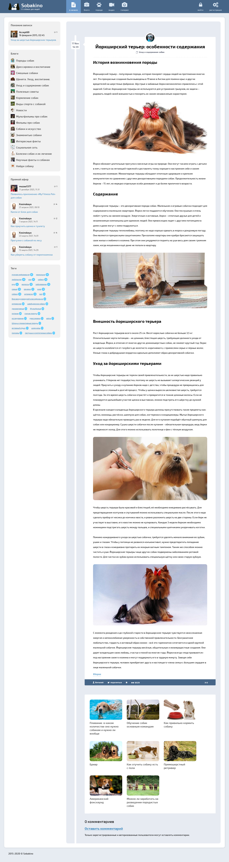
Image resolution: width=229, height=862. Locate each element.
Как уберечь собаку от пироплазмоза (32, 254)
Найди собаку (25, 166)
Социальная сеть (26, 147)
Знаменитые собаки (29, 135)
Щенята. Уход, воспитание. (33, 79)
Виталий (99, 682)
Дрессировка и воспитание (33, 66)
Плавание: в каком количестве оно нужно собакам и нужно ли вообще (104, 728)
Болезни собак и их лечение (34, 153)
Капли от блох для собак (24, 211)
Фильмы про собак (28, 122)
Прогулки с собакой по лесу (26, 240)
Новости (21, 110)
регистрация (215, 10)
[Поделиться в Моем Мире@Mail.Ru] (109, 104)
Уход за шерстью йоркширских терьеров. (33, 39)
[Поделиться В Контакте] (122, 104)
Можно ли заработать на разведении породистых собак (142, 802)
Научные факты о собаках (33, 159)
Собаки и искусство (28, 128)
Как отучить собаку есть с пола (142, 766)
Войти (200, 10)
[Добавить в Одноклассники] (115, 104)
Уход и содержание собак (32, 85)
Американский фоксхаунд (99, 800)
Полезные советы (27, 91)
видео (111, 10)
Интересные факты (28, 141)
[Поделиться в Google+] (103, 104)
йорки (98, 674)
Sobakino (32, 6)
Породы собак (25, 60)
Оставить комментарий (104, 828)
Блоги (87, 10)
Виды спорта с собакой (30, 104)
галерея (125, 10)
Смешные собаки (27, 72)
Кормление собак (27, 97)
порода (99, 10)
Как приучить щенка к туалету (28, 226)
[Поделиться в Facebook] (96, 104)
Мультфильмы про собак (31, 116)
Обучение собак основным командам (140, 724)
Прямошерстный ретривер (174, 766)
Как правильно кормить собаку (179, 724)
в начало (73, 10)
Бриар (93, 764)
